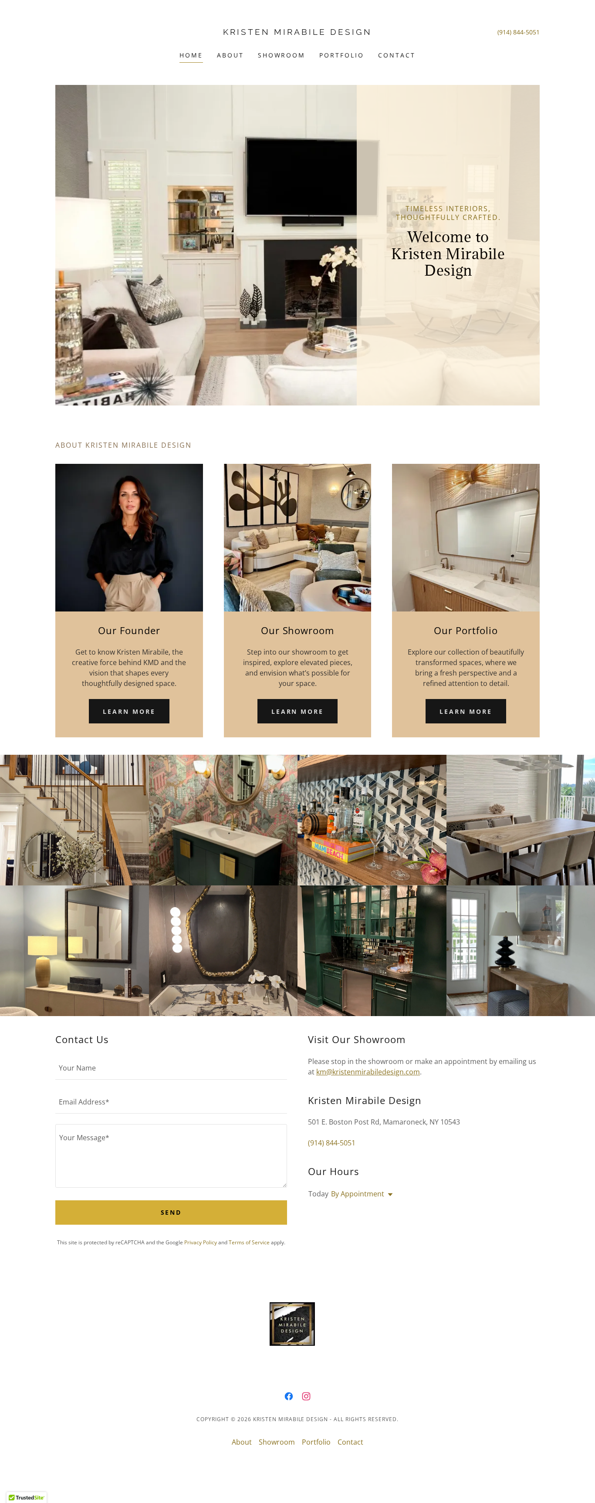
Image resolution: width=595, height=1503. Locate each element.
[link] (298, 32)
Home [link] (191, 55)
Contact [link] (397, 55)
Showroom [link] (282, 55)
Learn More (129, 711)
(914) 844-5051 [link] (518, 32)
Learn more (297, 711)
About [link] (230, 55)
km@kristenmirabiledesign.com (368, 1072)
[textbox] (171, 1068)
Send (171, 1212)
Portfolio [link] (341, 55)
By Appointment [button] (357, 1194)
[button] (388, 1194)
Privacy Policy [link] (200, 1242)
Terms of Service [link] (249, 1242)
